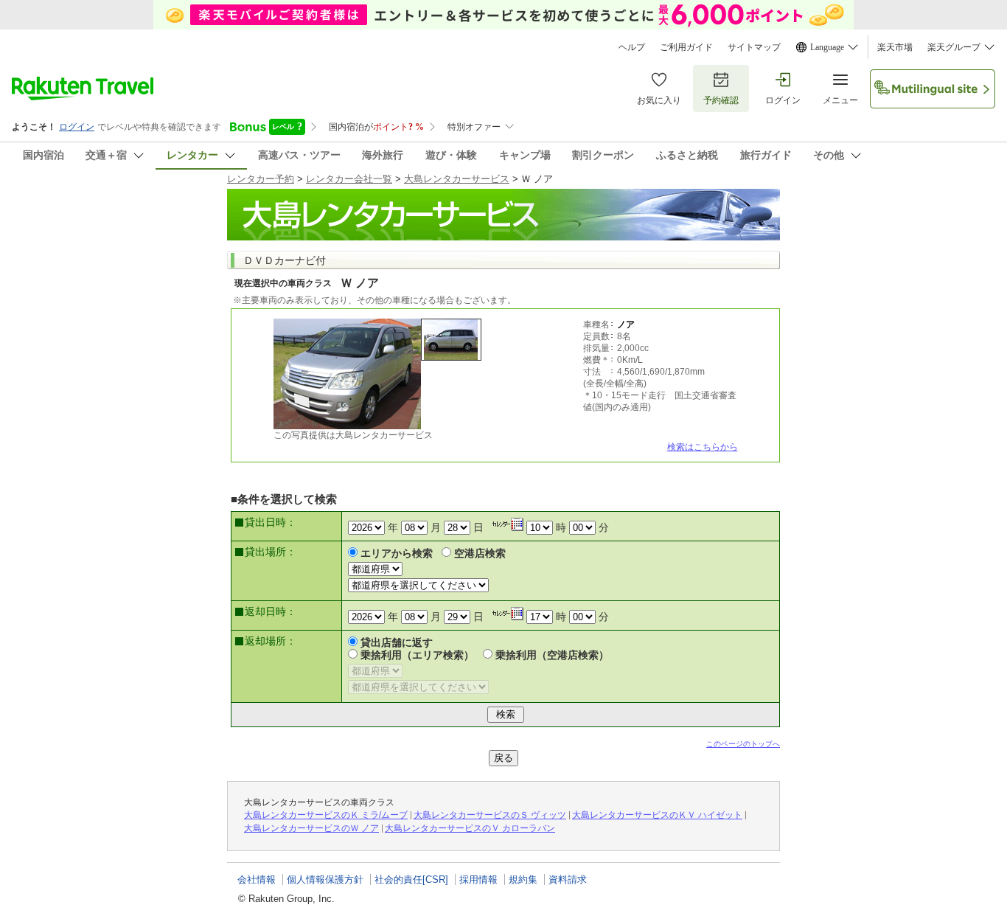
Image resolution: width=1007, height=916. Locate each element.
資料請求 (567, 879)
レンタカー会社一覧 (349, 178)
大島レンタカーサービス (456, 178)
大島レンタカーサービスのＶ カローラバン (470, 828)
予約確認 (721, 100)
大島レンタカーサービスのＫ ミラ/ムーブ (326, 815)
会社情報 (256, 879)
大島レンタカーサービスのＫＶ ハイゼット (657, 815)
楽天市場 (895, 47)
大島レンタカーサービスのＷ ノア (311, 828)
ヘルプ (632, 47)
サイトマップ (754, 47)
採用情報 (478, 879)
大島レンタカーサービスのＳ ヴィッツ (490, 815)
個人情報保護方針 (325, 879)
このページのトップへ (743, 744)
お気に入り (659, 100)
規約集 (523, 879)
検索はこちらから (702, 447)
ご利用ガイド (686, 47)
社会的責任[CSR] (411, 879)
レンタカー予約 (260, 178)
